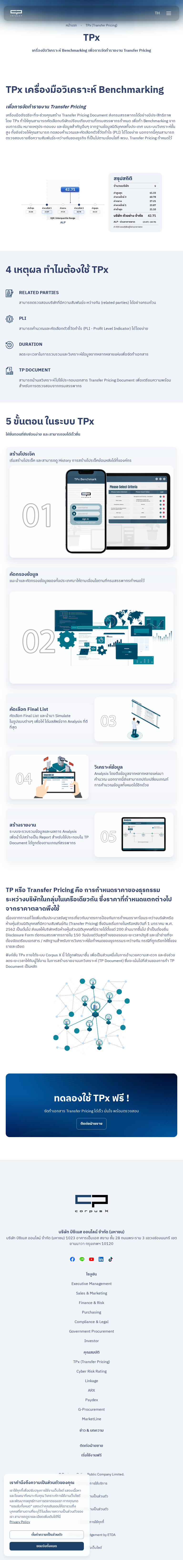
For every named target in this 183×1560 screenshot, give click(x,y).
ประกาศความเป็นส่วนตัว (91, 1509)
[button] (157, 13)
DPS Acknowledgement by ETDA (92, 1535)
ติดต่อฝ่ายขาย (91, 1124)
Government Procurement (91, 1331)
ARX (91, 1391)
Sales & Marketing (91, 1293)
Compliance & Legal (91, 1322)
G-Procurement (91, 1410)
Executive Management (91, 1284)
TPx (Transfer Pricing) (91, 1362)
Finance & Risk (91, 1303)
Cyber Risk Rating (91, 1371)
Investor (91, 1341)
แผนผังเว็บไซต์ (91, 1547)
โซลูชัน (91, 1274)
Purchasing (91, 1312)
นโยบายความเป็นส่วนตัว (91, 1496)
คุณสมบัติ (92, 1352)
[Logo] (16, 13)
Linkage (91, 1381)
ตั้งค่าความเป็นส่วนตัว (46, 1534)
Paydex (91, 1400)
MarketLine (91, 1419)
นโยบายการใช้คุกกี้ (91, 1522)
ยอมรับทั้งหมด (46, 1546)
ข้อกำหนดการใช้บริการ (91, 1483)
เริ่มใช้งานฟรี (91, 1455)
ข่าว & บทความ (92, 1430)
